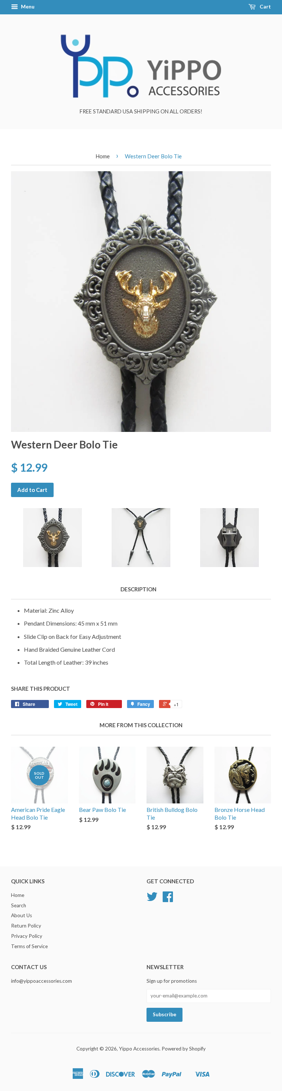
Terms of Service (29, 946)
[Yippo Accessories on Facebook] (167, 899)
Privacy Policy (26, 936)
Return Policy (26, 926)
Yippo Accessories (139, 1049)
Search (18, 905)
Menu (27, 6)
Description (138, 589)
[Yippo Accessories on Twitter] (152, 899)
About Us (21, 915)
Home (102, 156)
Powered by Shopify (184, 1049)
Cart (264, 6)
